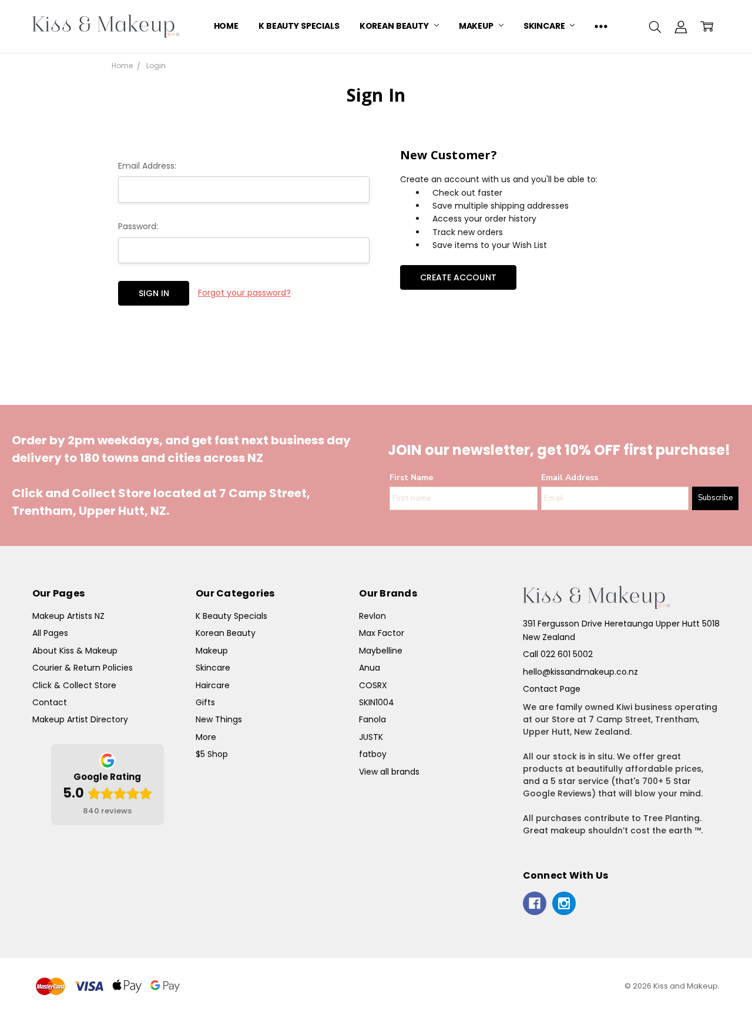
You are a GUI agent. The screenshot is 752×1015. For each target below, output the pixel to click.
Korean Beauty (395, 26)
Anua (369, 668)
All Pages (50, 633)
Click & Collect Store (74, 685)
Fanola (372, 719)
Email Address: (147, 166)
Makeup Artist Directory (80, 719)
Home (226, 26)
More (206, 737)
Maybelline (380, 650)
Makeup (477, 26)
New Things (219, 719)
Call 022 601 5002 (558, 654)
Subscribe (715, 498)
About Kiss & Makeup (75, 650)
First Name (411, 477)
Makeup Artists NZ (68, 616)
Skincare (545, 26)
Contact (49, 702)
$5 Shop (212, 754)
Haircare (213, 685)
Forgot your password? (244, 293)
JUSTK (371, 737)
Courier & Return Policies (82, 668)
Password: (138, 226)
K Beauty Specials (299, 26)
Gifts (205, 702)
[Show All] (601, 26)
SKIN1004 (376, 702)
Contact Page (551, 689)
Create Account (458, 277)
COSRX (373, 685)
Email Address (569, 477)
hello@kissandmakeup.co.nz (580, 672)
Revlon (372, 616)
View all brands (389, 772)
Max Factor (381, 633)
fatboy (373, 754)
